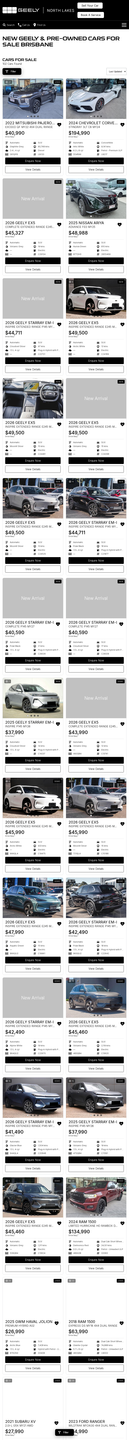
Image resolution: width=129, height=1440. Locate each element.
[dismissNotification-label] (122, 1403)
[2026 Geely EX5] (33, 198)
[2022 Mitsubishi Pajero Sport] (33, 99)
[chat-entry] (117, 1425)
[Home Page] (38, 10)
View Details (32, 169)
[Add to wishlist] (59, 124)
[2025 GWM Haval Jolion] (33, 1297)
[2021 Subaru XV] (33, 1397)
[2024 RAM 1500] (96, 1197)
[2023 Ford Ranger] (96, 1397)
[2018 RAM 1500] (96, 1297)
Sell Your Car (90, 5)
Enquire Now (33, 161)
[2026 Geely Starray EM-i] (33, 298)
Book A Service (91, 15)
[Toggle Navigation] (124, 25)
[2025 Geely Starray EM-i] (33, 698)
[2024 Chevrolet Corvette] (96, 99)
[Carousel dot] (28, 116)
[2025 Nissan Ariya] (96, 198)
